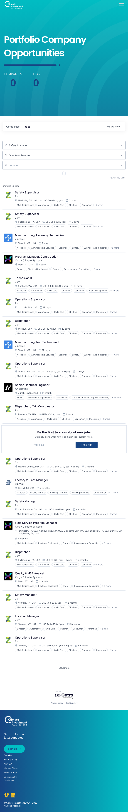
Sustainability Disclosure (10, 778)
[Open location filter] (121, 165)
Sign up (12, 749)
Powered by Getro (118, 178)
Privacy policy (57, 703)
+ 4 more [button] (114, 290)
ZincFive (20, 239)
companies (13, 126)
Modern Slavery (12, 768)
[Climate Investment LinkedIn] (13, 795)
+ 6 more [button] (96, 269)
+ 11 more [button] (114, 354)
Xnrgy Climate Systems (28, 260)
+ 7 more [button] (113, 492)
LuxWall (19, 483)
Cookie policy (72, 703)
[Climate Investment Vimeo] (6, 795)
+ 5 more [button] (98, 205)
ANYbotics (21, 388)
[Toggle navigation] (121, 5)
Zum (17, 196)
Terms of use (10, 772)
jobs (27, 126)
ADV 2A (8, 763)
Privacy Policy (10, 759)
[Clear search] (121, 145)
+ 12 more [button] (114, 248)
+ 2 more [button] (112, 312)
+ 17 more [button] (116, 397)
